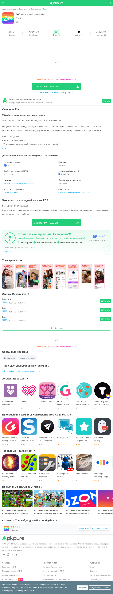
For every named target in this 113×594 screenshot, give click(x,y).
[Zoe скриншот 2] (34, 276)
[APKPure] (56, 3)
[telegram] (4, 554)
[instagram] (8, 554)
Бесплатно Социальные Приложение (18, 183)
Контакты (93, 571)
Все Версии (56, 327)
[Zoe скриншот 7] (99, 276)
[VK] (12, 554)
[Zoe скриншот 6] (86, 276)
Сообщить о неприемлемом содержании (74, 192)
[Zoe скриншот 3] (47, 276)
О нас (92, 567)
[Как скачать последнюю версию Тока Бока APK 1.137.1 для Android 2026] (49, 498)
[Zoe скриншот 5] (73, 276)
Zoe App (19, 18)
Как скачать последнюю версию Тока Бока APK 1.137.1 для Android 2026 (49, 512)
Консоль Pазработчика (52, 567)
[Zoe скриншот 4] (60, 276)
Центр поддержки (97, 579)
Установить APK (9, 567)
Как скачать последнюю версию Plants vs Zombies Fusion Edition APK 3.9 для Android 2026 (15, 512)
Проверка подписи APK (12, 571)
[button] (56, 33)
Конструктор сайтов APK (53, 571)
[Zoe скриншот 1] (21, 276)
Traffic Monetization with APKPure (56, 579)
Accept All (82, 587)
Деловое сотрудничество (100, 575)
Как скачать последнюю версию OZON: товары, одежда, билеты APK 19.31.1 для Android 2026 (80, 512)
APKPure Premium (9, 579)
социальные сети (27, 357)
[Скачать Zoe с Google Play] (64, 174)
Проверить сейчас (11, 192)
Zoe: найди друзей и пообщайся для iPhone (23, 371)
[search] (110, 3)
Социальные (36, 9)
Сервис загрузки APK (11, 575)
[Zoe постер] (8, 276)
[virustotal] (69, 234)
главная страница (9, 9)
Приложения (23, 9)
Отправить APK (49, 575)
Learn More (29, 590)
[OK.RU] (16, 554)
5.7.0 (10, 165)
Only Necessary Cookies (100, 587)
